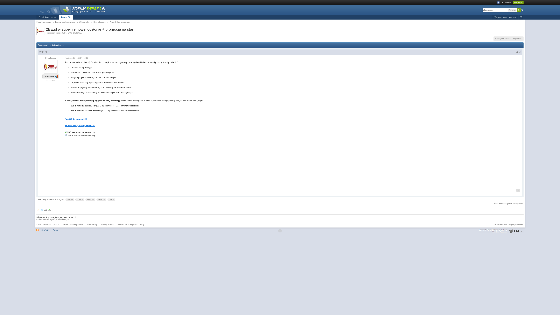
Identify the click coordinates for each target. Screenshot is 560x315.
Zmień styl (45, 230)
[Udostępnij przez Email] (42, 210)
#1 (517, 52)
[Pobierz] (49, 210)
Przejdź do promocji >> (76, 119)
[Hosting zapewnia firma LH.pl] (501, 231)
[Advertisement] (152, 164)
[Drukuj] (45, 210)
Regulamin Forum (501, 225)
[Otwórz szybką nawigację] (521, 17)
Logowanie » (506, 2)
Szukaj (141, 225)
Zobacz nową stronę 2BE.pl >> (80, 125)
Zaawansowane (522, 10)
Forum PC (65, 17)
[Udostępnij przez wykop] (38, 210)
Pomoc (55, 230)
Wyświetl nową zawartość (505, 17)
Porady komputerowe (47, 17)
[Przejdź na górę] (280, 230)
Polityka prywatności (516, 225)
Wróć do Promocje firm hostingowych (509, 204)
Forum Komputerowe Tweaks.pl (47, 225)
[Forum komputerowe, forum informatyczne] (72, 9)
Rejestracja (518, 2)
